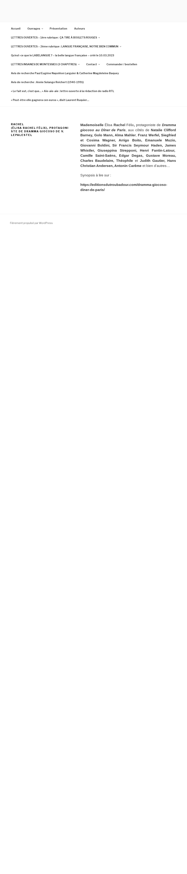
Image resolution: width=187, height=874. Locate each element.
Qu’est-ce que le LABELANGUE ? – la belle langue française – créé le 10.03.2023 (62, 55)
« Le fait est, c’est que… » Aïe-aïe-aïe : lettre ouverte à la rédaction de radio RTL (62, 91)
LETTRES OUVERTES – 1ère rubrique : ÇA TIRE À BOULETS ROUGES (54, 37)
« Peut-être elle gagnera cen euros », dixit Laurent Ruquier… (50, 100)
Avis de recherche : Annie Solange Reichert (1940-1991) (47, 82)
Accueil (15, 28)
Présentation (58, 28)
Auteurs (79, 28)
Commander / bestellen (121, 64)
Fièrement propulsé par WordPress (31, 223)
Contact (91, 64)
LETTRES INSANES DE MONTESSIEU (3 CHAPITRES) (44, 64)
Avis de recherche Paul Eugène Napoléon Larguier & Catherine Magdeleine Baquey (65, 73)
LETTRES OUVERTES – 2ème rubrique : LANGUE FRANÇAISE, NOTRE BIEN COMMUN (64, 46)
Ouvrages (33, 28)
